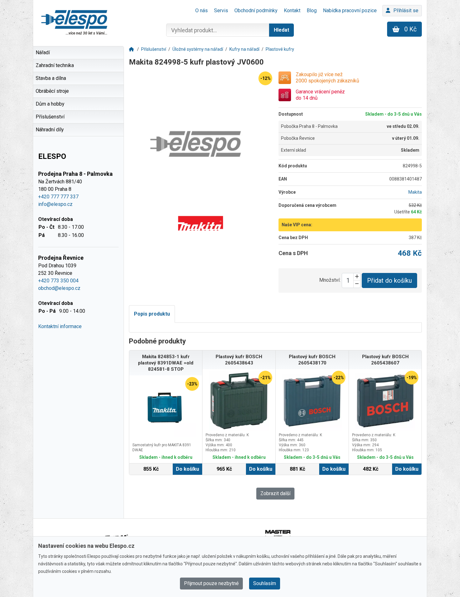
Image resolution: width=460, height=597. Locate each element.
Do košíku (187, 469)
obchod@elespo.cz (59, 288)
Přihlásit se (405, 10)
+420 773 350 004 (58, 281)
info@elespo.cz (55, 204)
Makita (415, 192)
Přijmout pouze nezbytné (211, 583)
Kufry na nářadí (244, 49)
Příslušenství (153, 49)
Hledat (281, 30)
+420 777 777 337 (58, 197)
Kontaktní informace (60, 326)
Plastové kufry (280, 49)
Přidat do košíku (389, 280)
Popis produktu (152, 314)
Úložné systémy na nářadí (197, 49)
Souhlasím (264, 583)
